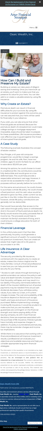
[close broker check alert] (40, 2)
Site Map (3, 421)
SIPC (27, 394)
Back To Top (33, 423)
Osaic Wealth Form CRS (9, 384)
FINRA (21, 394)
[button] (33, 27)
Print (5, 51)
